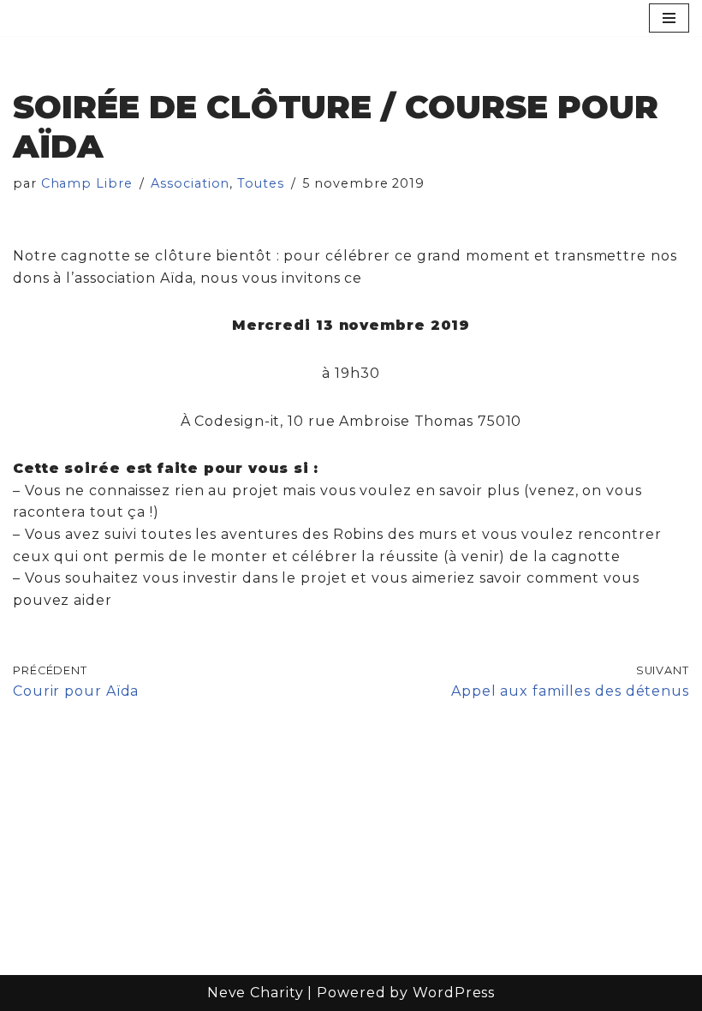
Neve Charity (255, 992)
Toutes (260, 183)
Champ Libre (87, 183)
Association (190, 183)
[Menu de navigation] (669, 18)
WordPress (454, 992)
